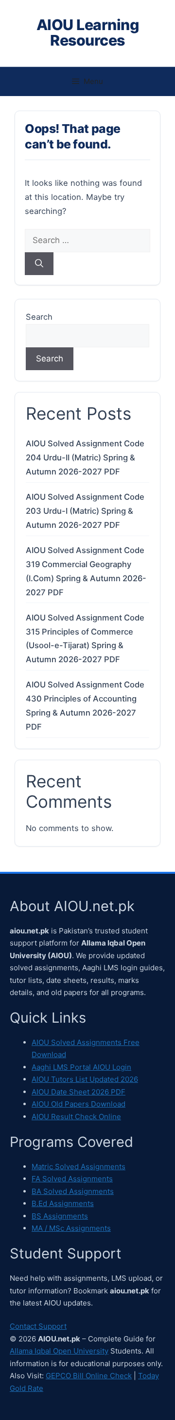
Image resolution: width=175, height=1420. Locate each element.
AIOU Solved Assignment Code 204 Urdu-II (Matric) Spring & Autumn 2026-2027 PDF (85, 457)
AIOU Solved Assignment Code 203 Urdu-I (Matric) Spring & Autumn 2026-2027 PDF (85, 511)
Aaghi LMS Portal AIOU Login (81, 1067)
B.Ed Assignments (63, 1203)
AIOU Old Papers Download (78, 1104)
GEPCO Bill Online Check (89, 1375)
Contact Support (38, 1326)
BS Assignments (60, 1216)
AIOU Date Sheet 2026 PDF (78, 1091)
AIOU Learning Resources (87, 32)
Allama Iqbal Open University (59, 1350)
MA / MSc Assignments (71, 1228)
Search (39, 317)
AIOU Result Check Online (76, 1116)
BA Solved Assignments (73, 1191)
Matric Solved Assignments (78, 1166)
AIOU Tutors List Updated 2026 (85, 1079)
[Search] (39, 264)
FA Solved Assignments (72, 1178)
